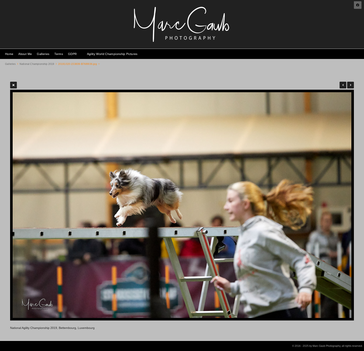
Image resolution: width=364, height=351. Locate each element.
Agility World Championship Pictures (112, 54)
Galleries (43, 54)
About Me (25, 54)
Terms (58, 54)
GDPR (72, 54)
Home (9, 54)
